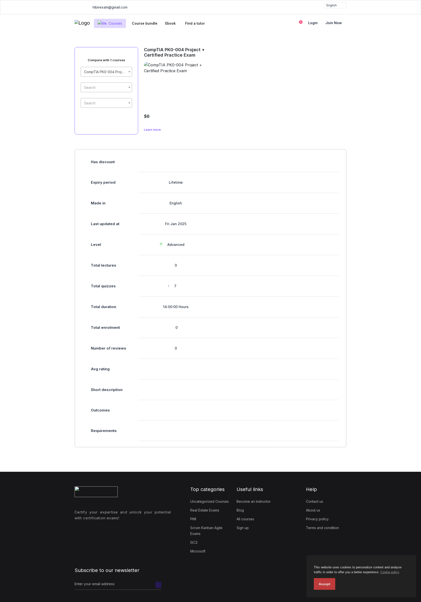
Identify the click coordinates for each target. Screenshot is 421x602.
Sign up (243, 528)
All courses (245, 519)
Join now (333, 23)
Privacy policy (317, 519)
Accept (324, 584)
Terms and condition (322, 528)
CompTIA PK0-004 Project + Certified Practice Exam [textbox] (107, 72)
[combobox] (106, 72)
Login (313, 23)
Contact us (314, 501)
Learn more (153, 129)
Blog (240, 510)
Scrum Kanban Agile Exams (206, 531)
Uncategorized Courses (209, 501)
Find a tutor (195, 23)
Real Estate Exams (204, 510)
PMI (193, 519)
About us (313, 510)
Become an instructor (254, 501)
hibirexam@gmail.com (109, 7)
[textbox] (106, 87)
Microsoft (197, 551)
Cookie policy (389, 572)
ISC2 (194, 542)
